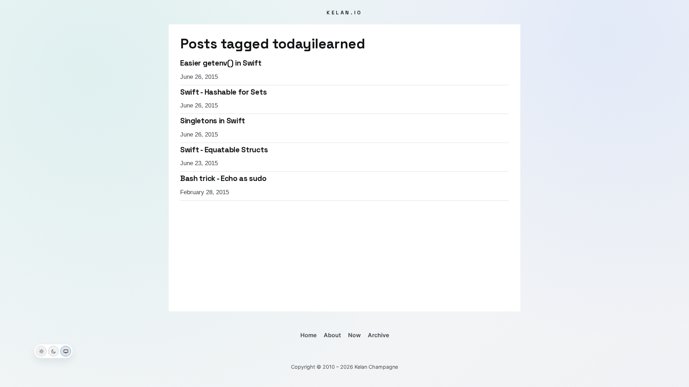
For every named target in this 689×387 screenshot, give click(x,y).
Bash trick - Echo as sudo (223, 178)
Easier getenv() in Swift (221, 63)
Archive (378, 335)
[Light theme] (41, 351)
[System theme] (65, 351)
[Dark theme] (53, 351)
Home (308, 335)
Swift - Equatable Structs (224, 149)
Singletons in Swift (212, 120)
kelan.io (344, 12)
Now (354, 335)
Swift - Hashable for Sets (223, 92)
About (332, 335)
